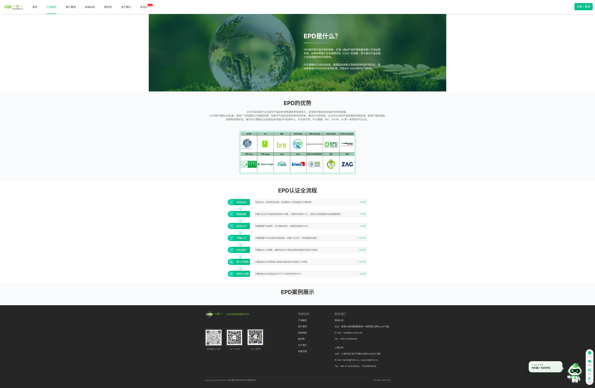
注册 (579, 6)
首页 (34, 7)
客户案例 (71, 7)
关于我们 (126, 7)
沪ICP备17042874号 (381, 380)
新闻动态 (90, 7)
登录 (587, 6)
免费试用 (302, 351)
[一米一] (12, 7)
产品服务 (52, 7)
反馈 (589, 382)
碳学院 (108, 7)
